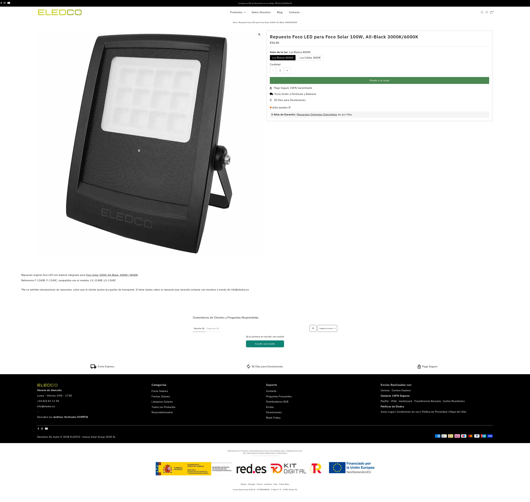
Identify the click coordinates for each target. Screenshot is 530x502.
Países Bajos (284, 484)
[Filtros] (313, 328)
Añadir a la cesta (379, 80)
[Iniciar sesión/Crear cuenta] (486, 12)
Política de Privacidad (434, 411)
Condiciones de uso (408, 411)
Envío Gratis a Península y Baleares (295, 94)
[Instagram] (4, 3)
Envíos (270, 407)
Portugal (252, 484)
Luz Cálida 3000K (310, 57)
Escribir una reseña (265, 343)
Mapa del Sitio (457, 411)
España (244, 484)
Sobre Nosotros (261, 12)
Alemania (268, 484)
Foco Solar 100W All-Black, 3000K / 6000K (112, 275)
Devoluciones (274, 412)
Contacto (294, 12)
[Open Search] (482, 12)
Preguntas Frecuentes (279, 396)
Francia (260, 484)
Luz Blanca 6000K (282, 57)
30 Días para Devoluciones (290, 100)
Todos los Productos (164, 407)
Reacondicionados (162, 412)
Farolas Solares (161, 396)
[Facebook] (1, 3)
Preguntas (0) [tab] (213, 328)
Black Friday (273, 417)
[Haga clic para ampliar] (259, 34)
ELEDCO (75, 437)
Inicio (235, 22)
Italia (276, 484)
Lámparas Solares (162, 401)
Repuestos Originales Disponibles (317, 114)
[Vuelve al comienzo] (524, 494)
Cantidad (275, 64)
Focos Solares (160, 391)
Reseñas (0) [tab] (199, 328)
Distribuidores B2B (277, 401)
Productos (236, 12)
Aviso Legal (388, 411)
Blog (280, 12)
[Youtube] (9, 3)
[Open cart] (491, 12)
